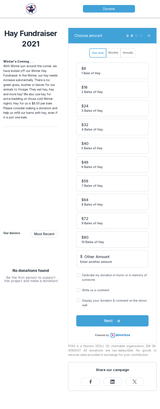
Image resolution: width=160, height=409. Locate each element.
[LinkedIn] (112, 382)
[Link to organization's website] (31, 8)
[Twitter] (134, 382)
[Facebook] (90, 382)
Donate (109, 9)
